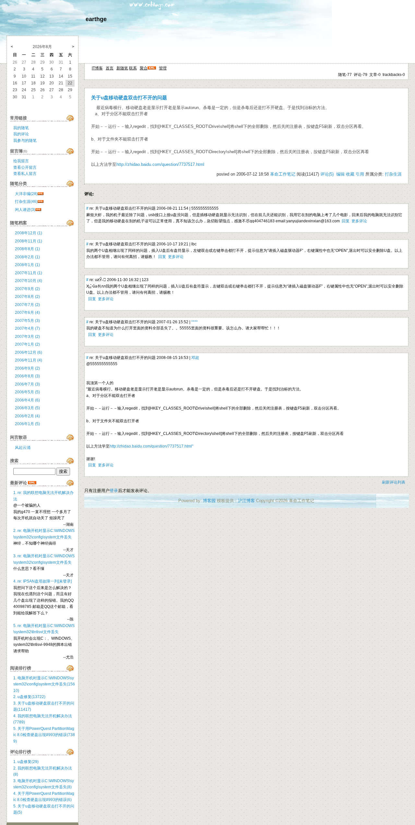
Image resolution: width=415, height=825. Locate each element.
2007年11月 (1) (28, 273)
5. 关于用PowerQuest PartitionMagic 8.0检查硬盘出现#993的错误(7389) (44, 735)
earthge (96, 19)
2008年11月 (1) (28, 241)
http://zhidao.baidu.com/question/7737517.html (160, 164)
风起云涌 (22, 447)
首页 (109, 68)
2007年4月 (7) (27, 328)
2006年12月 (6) (28, 352)
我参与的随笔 (25, 140)
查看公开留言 (25, 167)
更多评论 (359, 221)
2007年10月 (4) (28, 280)
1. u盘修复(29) (26, 761)
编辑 (340, 174)
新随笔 (122, 68)
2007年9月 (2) (27, 289)
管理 (163, 68)
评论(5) (327, 174)
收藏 (350, 174)
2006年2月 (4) (27, 416)
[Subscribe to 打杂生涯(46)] (40, 201)
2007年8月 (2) (27, 296)
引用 (360, 174)
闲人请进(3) (25, 209)
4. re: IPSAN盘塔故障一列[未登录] (42, 581)
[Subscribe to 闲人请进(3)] (38, 209)
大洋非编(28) (26, 193)
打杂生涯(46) (26, 201)
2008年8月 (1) (27, 249)
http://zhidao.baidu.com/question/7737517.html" (151, 446)
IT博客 (97, 68)
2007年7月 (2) (27, 304)
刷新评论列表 (393, 482)
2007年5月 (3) (27, 320)
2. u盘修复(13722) (29, 697)
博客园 (209, 500)
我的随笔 (21, 128)
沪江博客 (246, 500)
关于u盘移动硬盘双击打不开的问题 (129, 97)
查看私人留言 (25, 173)
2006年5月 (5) (27, 392)
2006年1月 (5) (27, 424)
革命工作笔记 (282, 174)
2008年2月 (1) (27, 257)
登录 (114, 490)
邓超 (195, 357)
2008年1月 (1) (27, 265)
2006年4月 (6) (27, 400)
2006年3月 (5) (27, 408)
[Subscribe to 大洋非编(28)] (40, 193)
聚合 (144, 68)
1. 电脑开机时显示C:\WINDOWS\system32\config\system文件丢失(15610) (44, 684)
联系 (133, 68)
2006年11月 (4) (28, 360)
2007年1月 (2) (27, 344)
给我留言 (21, 161)
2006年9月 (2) (27, 368)
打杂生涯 (393, 174)
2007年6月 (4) (27, 312)
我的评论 (21, 134)
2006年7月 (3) (27, 384)
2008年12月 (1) (28, 233)
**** (194, 322)
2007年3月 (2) (27, 336)
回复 (346, 221)
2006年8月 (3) (27, 376)
